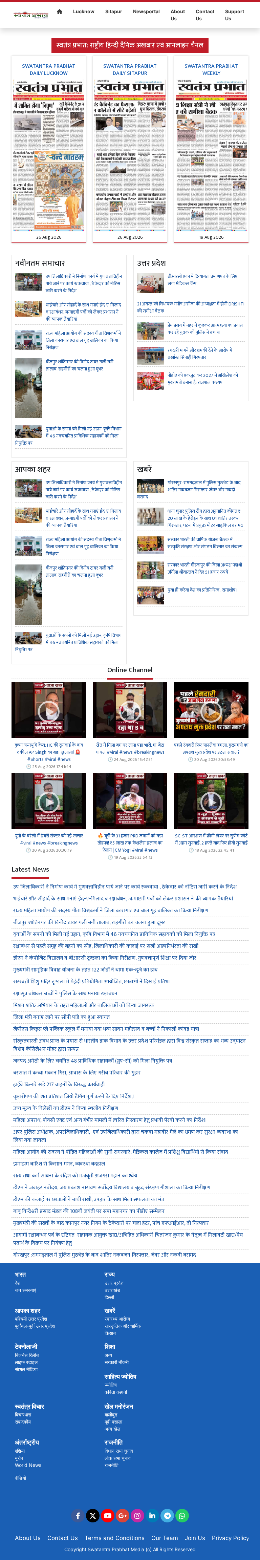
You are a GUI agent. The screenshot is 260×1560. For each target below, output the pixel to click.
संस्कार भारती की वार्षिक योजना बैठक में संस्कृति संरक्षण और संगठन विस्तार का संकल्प (205, 543)
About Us (178, 14)
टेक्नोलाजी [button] (26, 1346)
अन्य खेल (112, 1429)
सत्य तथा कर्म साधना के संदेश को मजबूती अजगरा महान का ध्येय (75, 1175)
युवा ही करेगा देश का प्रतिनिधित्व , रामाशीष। (202, 590)
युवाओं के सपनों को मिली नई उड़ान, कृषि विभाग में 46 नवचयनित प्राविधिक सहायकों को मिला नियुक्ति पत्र (68, 436)
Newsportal (146, 11)
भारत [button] (20, 1274)
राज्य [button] (110, 1274)
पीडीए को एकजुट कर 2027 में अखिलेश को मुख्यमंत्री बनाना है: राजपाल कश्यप (203, 378)
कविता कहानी (116, 1392)
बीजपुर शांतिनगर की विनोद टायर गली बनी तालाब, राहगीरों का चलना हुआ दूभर (79, 365)
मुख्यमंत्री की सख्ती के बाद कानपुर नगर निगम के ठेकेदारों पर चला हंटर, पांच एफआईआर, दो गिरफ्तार (111, 1223)
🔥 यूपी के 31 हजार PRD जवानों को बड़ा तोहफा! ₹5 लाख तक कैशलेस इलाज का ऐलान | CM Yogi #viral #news (130, 843)
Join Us (195, 1538)
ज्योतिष (111, 1385)
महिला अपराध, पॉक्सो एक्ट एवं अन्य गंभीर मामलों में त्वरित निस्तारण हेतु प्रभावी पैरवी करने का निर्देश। (110, 1120)
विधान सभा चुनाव (119, 1451)
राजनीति (111, 1465)
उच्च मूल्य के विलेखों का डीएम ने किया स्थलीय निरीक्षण (65, 1108)
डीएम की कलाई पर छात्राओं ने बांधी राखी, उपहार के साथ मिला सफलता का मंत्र (88, 1199)
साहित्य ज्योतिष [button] (120, 1376)
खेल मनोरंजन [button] (119, 1406)
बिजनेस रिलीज (27, 1355)
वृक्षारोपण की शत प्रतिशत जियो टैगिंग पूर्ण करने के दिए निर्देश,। (74, 1096)
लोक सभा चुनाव (118, 1458)
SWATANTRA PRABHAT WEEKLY (211, 70)
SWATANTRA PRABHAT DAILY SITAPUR (130, 70)
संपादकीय (23, 1422)
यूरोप (19, 1458)
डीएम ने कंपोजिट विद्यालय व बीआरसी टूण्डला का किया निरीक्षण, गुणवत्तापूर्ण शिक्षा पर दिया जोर (104, 958)
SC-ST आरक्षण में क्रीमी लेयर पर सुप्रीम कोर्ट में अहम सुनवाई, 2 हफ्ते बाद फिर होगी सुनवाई (211, 839)
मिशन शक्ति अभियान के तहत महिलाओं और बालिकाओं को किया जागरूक (83, 1005)
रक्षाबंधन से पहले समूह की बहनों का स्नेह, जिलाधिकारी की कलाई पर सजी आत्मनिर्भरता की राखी (105, 946)
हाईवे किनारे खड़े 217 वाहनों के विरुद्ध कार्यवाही (59, 1084)
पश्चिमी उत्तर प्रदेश (31, 1319)
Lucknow (83, 11)
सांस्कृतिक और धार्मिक (123, 1326)
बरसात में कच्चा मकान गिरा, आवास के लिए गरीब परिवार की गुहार (77, 1072)
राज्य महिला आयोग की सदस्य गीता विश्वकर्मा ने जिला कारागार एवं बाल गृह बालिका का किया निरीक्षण (83, 340)
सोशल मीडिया (26, 1369)
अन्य (108, 1355)
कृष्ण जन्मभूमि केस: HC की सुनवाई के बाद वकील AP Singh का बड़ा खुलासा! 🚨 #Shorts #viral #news (49, 752)
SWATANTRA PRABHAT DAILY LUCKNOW (48, 70)
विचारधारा (23, 1414)
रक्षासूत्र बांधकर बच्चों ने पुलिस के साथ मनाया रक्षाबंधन (65, 993)
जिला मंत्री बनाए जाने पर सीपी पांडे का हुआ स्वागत (61, 1017)
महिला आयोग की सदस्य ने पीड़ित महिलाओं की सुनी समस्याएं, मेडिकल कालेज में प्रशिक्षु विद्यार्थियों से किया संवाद (120, 1152)
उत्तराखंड (112, 1290)
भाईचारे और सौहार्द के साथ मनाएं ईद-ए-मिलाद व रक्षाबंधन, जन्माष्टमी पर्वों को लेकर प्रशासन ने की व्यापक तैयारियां (83, 312)
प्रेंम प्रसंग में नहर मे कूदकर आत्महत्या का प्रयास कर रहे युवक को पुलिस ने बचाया (205, 328)
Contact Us (205, 14)
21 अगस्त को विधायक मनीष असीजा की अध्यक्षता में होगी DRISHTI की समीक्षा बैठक (190, 307)
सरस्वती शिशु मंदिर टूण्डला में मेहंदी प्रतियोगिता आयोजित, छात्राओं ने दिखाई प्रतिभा (91, 981)
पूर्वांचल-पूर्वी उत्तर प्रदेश (35, 1326)
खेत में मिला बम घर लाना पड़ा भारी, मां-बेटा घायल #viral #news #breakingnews (130, 749)
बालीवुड (111, 1414)
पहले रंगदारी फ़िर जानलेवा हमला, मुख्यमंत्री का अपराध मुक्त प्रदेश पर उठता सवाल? (211, 749)
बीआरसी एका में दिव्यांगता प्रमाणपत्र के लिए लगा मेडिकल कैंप (202, 280)
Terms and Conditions (115, 1538)
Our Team (164, 1538)
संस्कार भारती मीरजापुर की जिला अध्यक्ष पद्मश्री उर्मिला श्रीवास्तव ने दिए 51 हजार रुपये (205, 568)
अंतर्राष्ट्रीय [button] (27, 1442)
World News (28, 1465)
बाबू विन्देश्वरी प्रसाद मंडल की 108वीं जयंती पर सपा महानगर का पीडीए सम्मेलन (89, 1211)
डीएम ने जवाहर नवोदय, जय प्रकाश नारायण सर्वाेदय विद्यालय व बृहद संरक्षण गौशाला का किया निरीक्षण (111, 1187)
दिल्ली (109, 1297)
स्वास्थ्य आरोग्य (117, 1319)
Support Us (234, 14)
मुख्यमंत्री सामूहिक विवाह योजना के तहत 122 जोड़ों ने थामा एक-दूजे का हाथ (85, 970)
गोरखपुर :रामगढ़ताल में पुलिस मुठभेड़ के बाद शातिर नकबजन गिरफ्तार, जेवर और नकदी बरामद (188, 490)
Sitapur (113, 11)
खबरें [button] (110, 1310)
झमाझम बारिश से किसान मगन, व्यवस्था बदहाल (59, 1164)
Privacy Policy (230, 1538)
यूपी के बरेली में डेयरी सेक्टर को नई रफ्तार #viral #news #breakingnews (49, 839)
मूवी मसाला (113, 1422)
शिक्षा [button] (110, 1346)
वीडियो (20, 1478)
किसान (110, 1333)
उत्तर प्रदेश (114, 1283)
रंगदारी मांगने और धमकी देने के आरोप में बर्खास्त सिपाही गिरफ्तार (200, 353)
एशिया (20, 1451)
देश (17, 1283)
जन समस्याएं (25, 1290)
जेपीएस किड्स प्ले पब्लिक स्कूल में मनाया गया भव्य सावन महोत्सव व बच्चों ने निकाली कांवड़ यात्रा (106, 1029)
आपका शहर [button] (27, 1310)
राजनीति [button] (114, 1442)
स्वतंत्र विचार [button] (29, 1406)
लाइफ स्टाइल (26, 1362)
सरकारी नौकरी (117, 1362)
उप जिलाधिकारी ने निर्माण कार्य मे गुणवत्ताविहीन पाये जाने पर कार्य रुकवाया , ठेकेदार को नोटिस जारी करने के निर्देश (84, 284)
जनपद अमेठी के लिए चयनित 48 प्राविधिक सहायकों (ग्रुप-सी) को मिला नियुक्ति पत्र (92, 1061)
